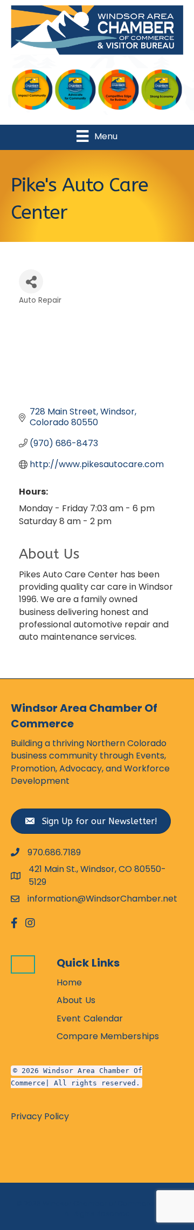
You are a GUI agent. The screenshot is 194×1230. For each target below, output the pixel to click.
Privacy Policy (40, 1116)
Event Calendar (90, 1018)
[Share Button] (31, 281)
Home (69, 982)
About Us (76, 1000)
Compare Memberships (108, 1036)
